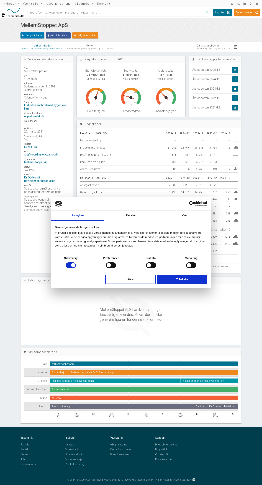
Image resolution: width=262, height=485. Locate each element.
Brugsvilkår (161, 449)
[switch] (111, 265)
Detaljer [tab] (131, 215)
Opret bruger (244, 12)
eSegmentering (59, 3)
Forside (24, 444)
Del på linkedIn (34, 35)
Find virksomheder (120, 449)
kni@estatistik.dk (143, 479)
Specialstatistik (73, 454)
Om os (24, 454)
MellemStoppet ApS (36, 162)
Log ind (220, 12)
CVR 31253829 (182, 479)
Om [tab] (184, 215)
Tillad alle (182, 279)
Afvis (130, 279)
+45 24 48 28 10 (164, 479)
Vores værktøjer (74, 459)
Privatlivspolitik (163, 459)
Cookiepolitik (162, 454)
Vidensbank (84, 3)
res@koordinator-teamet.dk (41, 154)
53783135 (30, 147)
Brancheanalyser (119, 454)
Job (22, 459)
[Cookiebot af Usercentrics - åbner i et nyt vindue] (191, 203)
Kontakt (104, 3)
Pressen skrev (28, 464)
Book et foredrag (74, 464)
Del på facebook (59, 35)
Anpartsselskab (34, 116)
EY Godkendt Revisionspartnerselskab (39, 179)
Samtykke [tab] (77, 215)
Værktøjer (31, 3)
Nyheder (10, 3)
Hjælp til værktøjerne (166, 444)
